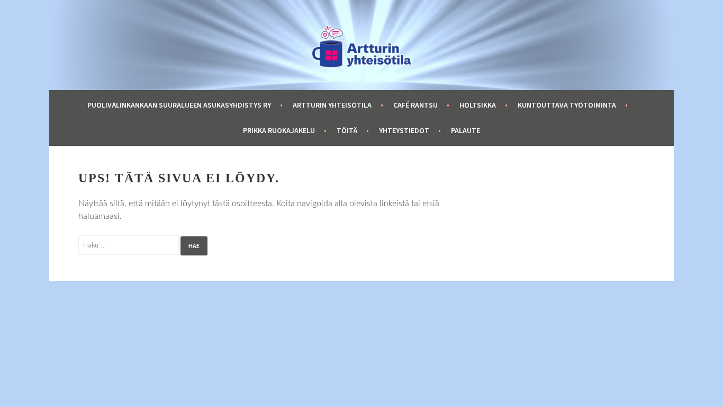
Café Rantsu (415, 105)
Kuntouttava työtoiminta (567, 105)
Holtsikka (477, 105)
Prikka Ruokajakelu (279, 130)
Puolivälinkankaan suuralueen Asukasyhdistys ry (179, 105)
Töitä (347, 130)
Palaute (465, 130)
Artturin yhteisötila (332, 105)
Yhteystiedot (404, 130)
